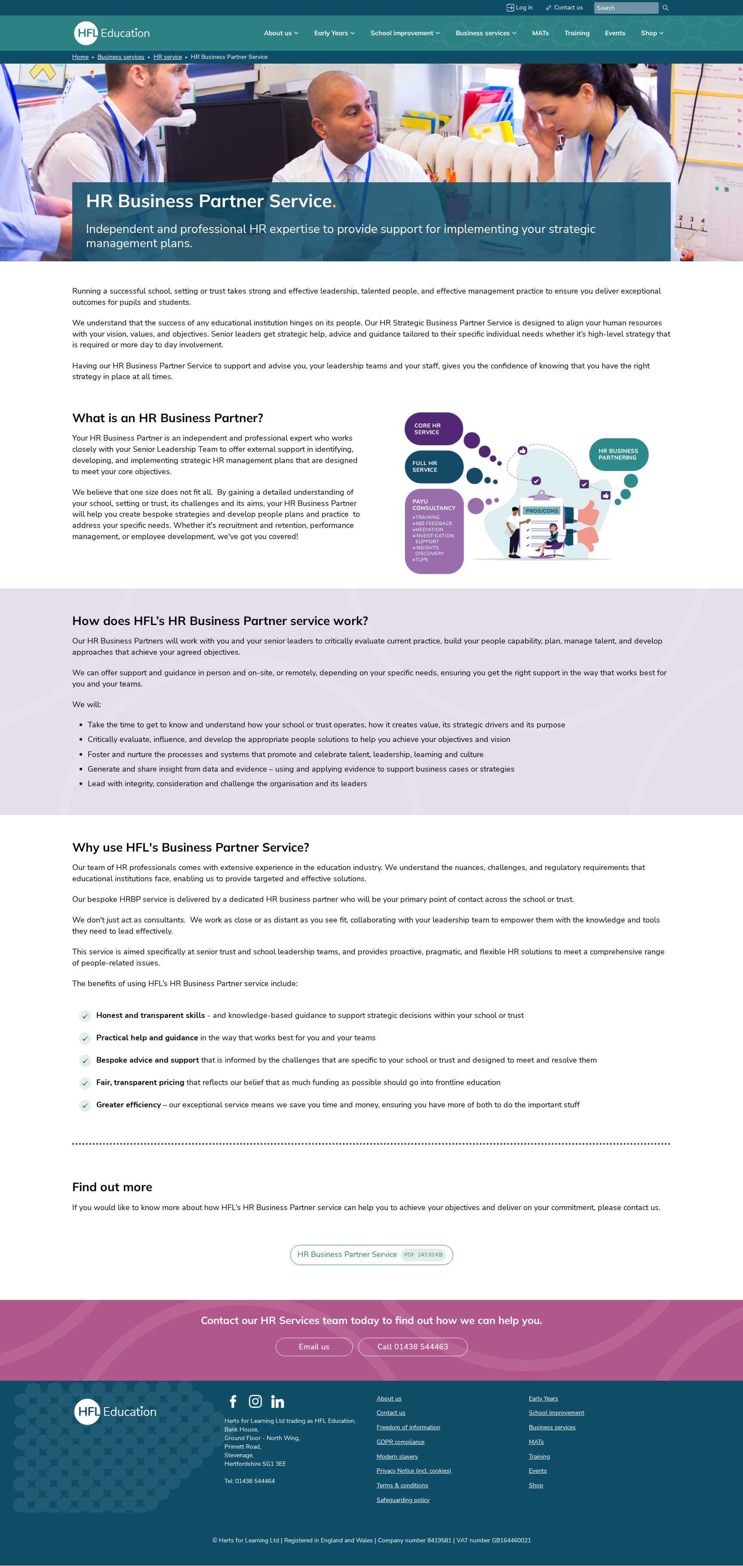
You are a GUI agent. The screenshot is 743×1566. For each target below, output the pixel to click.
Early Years (331, 33)
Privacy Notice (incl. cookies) (414, 1471)
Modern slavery (397, 1457)
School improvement (402, 33)
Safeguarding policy (403, 1500)
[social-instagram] (255, 1401)
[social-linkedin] (277, 1401)
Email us (314, 1347)
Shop (649, 33)
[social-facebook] (233, 1401)
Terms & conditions (402, 1485)
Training (577, 33)
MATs (540, 33)
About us (278, 33)
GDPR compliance (400, 1442)
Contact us (568, 7)
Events (615, 33)
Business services (483, 33)
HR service (168, 57)
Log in (524, 7)
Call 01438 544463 (413, 1347)
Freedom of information (408, 1427)
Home (80, 57)
